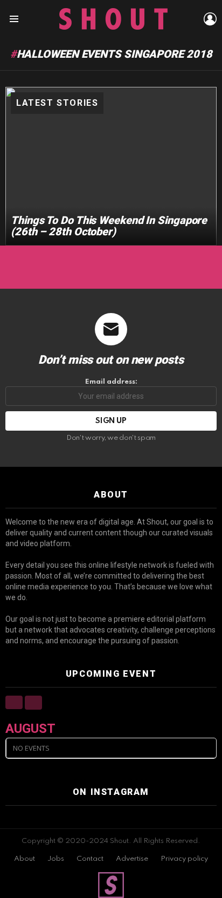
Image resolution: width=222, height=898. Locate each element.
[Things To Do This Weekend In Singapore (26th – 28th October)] (111, 166)
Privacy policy (184, 858)
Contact (90, 858)
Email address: (111, 381)
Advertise (132, 858)
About (24, 858)
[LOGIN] (210, 19)
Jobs (55, 858)
